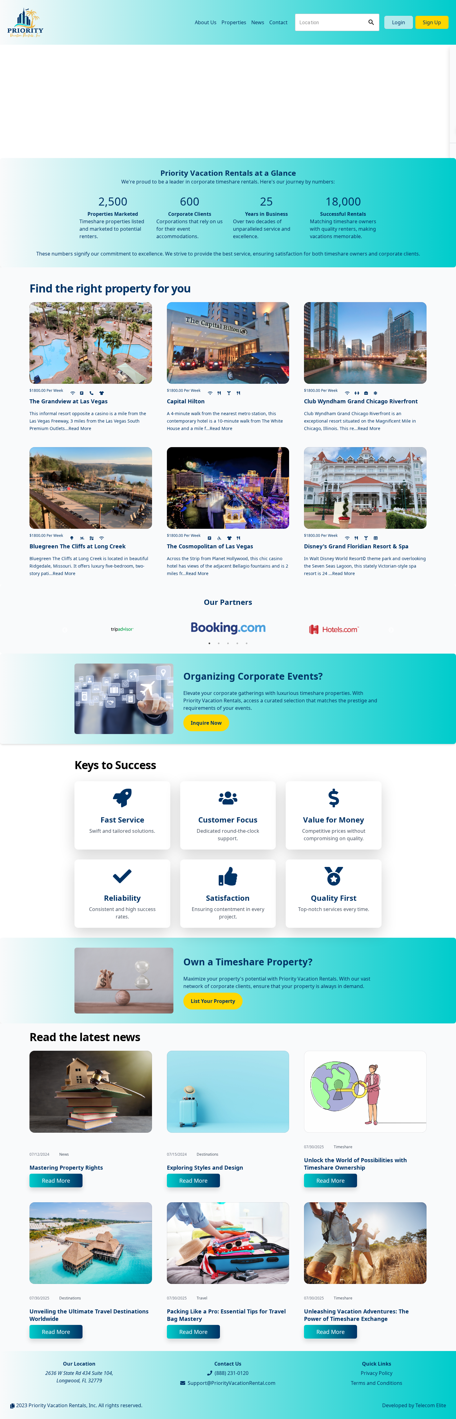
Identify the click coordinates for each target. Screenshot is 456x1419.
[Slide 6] (256, 149)
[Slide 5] (244, 149)
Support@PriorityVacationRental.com (231, 1383)
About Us (206, 22)
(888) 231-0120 (231, 1373)
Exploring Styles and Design (205, 1167)
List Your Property (213, 1001)
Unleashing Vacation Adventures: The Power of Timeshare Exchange (356, 1315)
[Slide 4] (233, 149)
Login (398, 22)
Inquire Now (206, 722)
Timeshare (343, 1146)
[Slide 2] (211, 149)
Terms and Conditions (376, 1383)
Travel (202, 1298)
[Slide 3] (222, 149)
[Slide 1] (200, 149)
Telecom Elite (430, 1405)
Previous (65, 630)
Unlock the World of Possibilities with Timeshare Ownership (355, 1163)
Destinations (207, 1154)
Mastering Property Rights (66, 1167)
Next (391, 630)
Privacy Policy (376, 1373)
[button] (34, 101)
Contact (278, 22)
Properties (233, 22)
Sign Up (432, 22)
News (257, 22)
